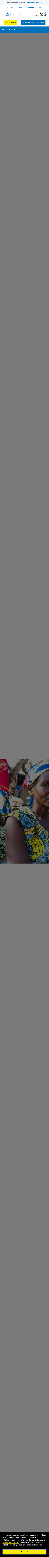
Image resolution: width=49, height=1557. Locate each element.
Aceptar (24, 1552)
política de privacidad (11, 1542)
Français (20, 7)
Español (30, 7)
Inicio (4, 29)
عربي (40, 7)
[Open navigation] (3, 14)
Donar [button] (41, 15)
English (10, 7)
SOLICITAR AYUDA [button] (34, 22)
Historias (11, 29)
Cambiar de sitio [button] (32, 2)
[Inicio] (14, 14)
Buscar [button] (36, 15)
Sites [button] (45, 15)
